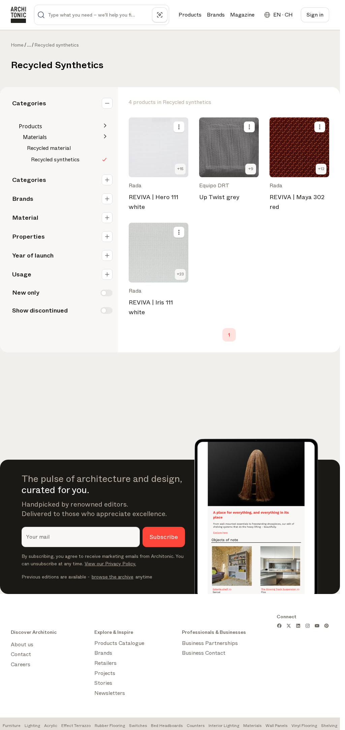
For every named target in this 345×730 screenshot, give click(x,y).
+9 (250, 169)
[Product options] (179, 126)
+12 (321, 169)
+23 (180, 274)
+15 (180, 169)
